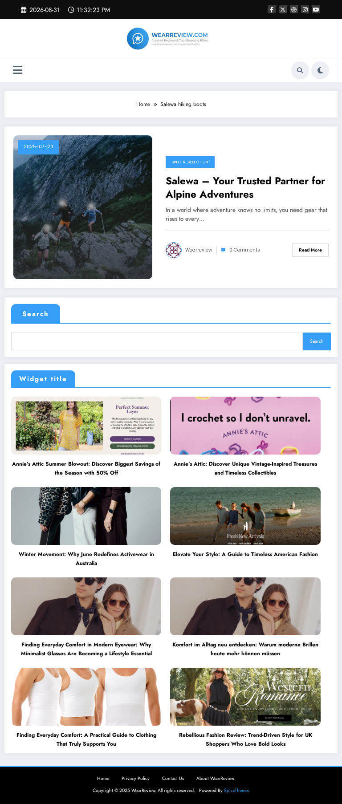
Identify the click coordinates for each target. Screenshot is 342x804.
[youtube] (316, 9)
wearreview (198, 250)
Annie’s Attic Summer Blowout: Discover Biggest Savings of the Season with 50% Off (86, 468)
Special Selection (190, 162)
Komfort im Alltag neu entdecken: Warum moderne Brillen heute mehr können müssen (245, 649)
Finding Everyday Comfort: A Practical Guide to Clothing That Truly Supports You (86, 739)
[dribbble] (294, 9)
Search (35, 314)
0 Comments (244, 250)
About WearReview (215, 778)
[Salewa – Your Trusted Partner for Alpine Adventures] (82, 207)
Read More (310, 250)
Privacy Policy (136, 778)
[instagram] (305, 9)
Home (103, 778)
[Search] (300, 70)
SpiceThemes (236, 790)
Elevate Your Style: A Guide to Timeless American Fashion (245, 554)
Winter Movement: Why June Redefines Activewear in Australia (86, 558)
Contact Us (173, 778)
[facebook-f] (272, 9)
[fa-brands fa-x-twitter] (283, 9)
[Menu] (18, 70)
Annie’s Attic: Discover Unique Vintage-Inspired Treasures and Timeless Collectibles (245, 468)
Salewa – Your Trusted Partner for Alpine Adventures (245, 188)
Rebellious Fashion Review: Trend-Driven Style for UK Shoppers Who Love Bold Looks (245, 739)
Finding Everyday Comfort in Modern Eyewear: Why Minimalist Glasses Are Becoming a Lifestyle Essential (86, 649)
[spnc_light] (320, 70)
